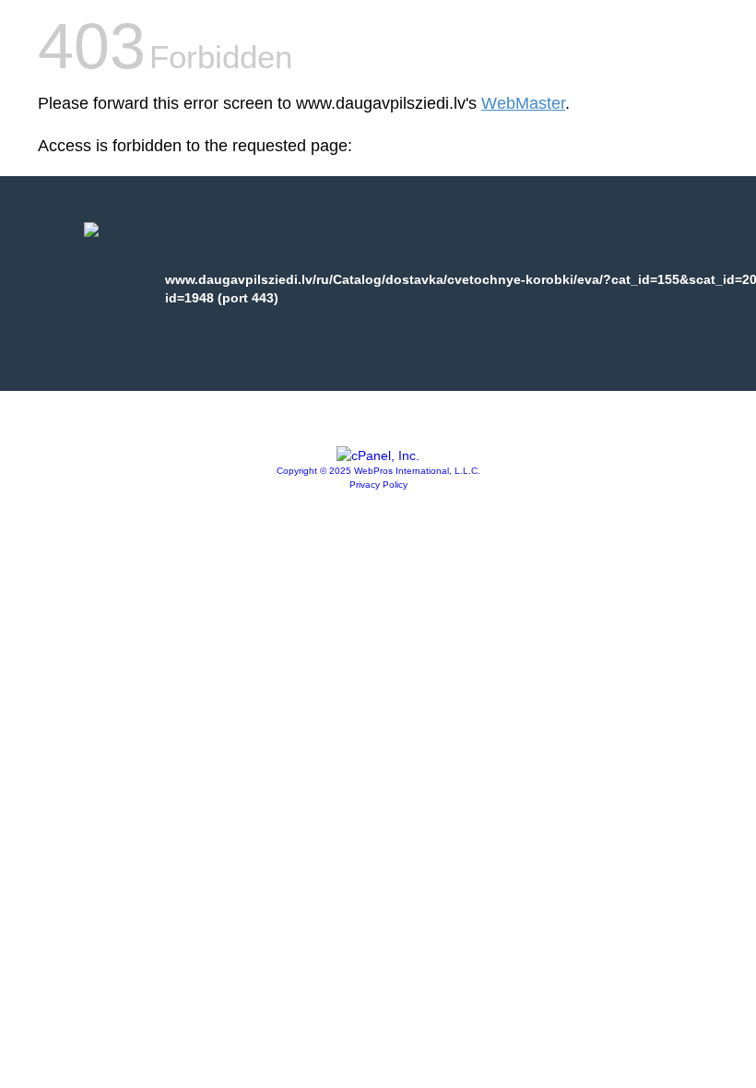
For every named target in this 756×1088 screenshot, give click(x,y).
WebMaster (523, 103)
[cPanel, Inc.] (378, 455)
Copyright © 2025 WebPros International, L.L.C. (378, 471)
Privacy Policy (378, 484)
